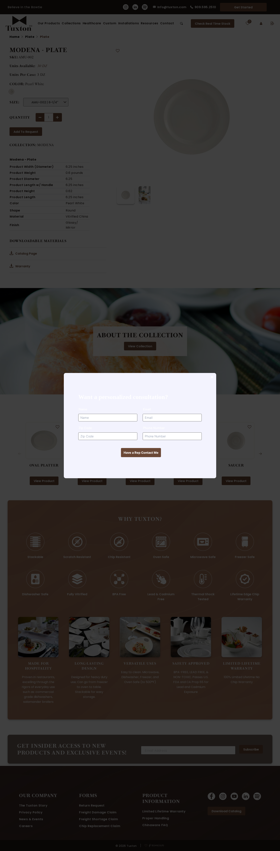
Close (212, 377)
